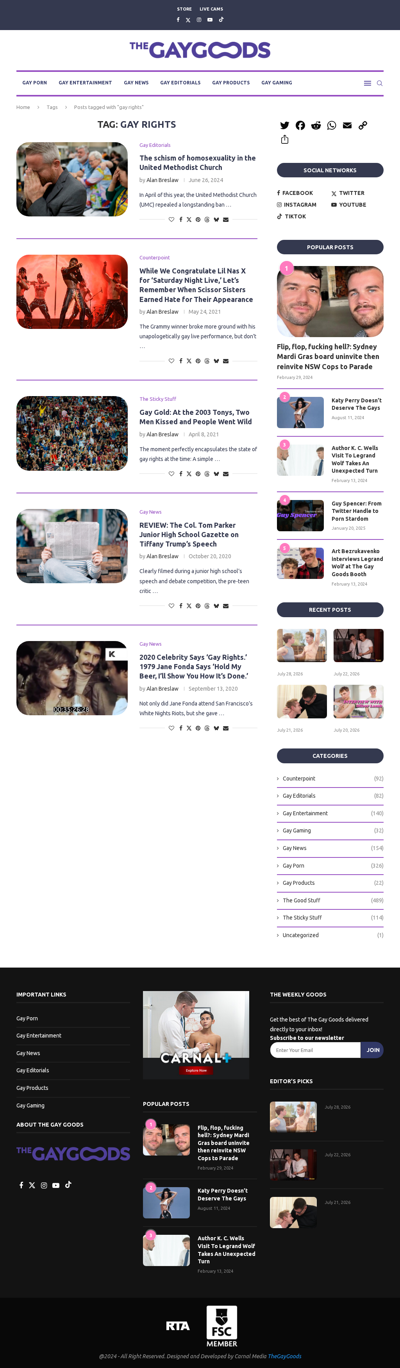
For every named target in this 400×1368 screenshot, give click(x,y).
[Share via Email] (226, 219)
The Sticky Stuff (333, 917)
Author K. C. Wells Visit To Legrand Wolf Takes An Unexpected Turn (355, 459)
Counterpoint (333, 778)
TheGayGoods (284, 1356)
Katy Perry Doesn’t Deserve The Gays (357, 404)
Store (184, 9)
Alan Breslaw (162, 180)
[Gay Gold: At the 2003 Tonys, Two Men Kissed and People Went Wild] (72, 433)
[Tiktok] (221, 20)
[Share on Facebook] (180, 219)
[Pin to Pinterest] (198, 219)
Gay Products (231, 82)
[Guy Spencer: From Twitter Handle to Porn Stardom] (300, 515)
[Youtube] (209, 19)
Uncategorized (333, 935)
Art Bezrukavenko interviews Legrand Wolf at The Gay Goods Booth (357, 562)
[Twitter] (188, 20)
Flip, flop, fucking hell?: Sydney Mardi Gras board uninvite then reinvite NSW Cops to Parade (328, 356)
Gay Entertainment (85, 82)
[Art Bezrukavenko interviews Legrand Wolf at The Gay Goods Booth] (300, 563)
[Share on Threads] (207, 219)
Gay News (136, 82)
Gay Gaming (276, 82)
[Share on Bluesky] (216, 219)
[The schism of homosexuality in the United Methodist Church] (72, 179)
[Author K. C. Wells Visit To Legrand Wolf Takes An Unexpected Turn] (300, 460)
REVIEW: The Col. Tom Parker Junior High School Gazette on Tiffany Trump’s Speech (189, 534)
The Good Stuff (333, 900)
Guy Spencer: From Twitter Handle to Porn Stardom (357, 511)
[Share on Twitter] (189, 219)
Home (23, 107)
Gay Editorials (180, 82)
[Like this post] (171, 219)
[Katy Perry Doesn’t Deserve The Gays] (300, 412)
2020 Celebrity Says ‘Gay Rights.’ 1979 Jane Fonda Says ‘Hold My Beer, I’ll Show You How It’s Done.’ (193, 666)
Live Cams (211, 9)
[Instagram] (199, 19)
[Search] (380, 83)
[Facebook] (178, 19)
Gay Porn (34, 82)
